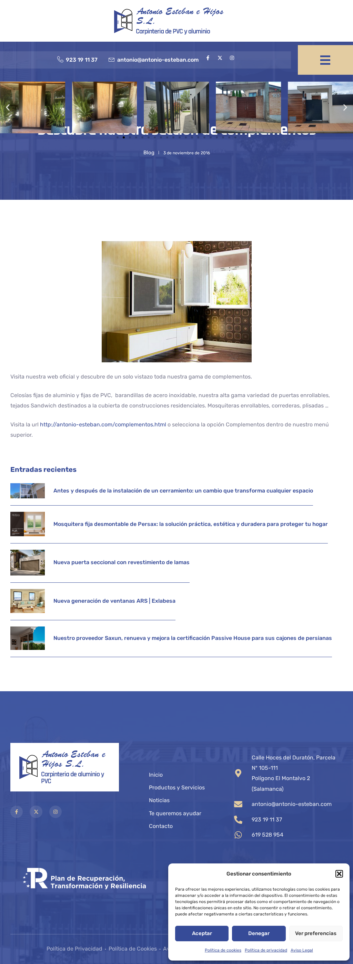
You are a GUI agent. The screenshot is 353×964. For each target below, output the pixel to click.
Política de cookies (223, 950)
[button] (339, 873)
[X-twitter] (220, 57)
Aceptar (202, 933)
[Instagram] (232, 57)
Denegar (259, 933)
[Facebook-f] (207, 57)
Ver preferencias (315, 933)
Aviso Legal (302, 950)
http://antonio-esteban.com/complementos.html (103, 424)
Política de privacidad (266, 950)
